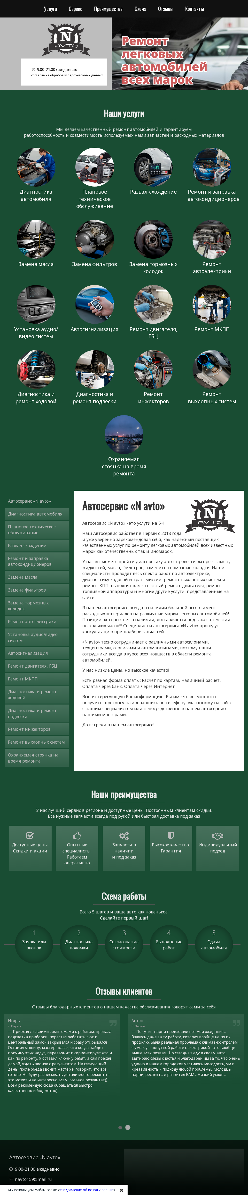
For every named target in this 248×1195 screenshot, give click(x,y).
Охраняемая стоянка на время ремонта (124, 466)
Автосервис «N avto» (29, 501)
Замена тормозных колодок (153, 267)
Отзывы (165, 8)
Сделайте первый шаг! (124, 918)
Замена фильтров (94, 263)
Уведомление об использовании (86, 1189)
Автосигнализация (94, 329)
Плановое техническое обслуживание (94, 198)
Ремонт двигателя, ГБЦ (153, 333)
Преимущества (108, 8)
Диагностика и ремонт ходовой (36, 397)
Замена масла (36, 263)
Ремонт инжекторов (153, 397)
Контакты (194, 8)
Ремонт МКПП (212, 329)
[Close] (121, 1190)
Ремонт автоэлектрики (212, 267)
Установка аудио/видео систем (36, 333)
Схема (140, 8)
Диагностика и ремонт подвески (94, 397)
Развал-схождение (153, 191)
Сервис (75, 8)
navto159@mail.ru (33, 1179)
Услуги (50, 8)
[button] (120, 1127)
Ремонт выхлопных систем (212, 397)
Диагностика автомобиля (36, 195)
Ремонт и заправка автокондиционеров (213, 195)
